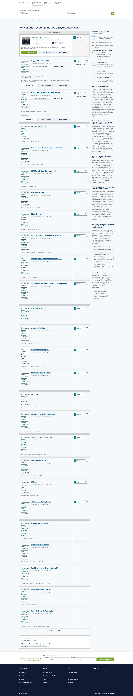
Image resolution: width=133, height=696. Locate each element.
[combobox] (41, 13)
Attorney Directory (27, 20)
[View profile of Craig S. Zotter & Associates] (25, 617)
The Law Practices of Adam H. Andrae (46, 148)
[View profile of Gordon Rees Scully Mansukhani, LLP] (25, 266)
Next (59, 630)
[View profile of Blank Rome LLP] (25, 220)
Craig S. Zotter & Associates (42, 611)
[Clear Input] (63, 13)
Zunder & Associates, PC (41, 523)
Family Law (33, 640)
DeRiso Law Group (38, 460)
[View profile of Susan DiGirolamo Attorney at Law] (25, 100)
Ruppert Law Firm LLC (41, 37)
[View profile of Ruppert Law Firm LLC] (25, 40)
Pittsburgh (23, 646)
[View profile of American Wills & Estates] (25, 378)
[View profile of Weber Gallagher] (25, 334)
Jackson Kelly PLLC (38, 126)
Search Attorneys (105, 659)
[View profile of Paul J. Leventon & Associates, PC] (25, 574)
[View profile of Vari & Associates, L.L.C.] (25, 507)
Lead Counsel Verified (58, 3)
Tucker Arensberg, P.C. (40, 349)
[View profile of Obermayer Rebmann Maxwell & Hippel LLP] (25, 291)
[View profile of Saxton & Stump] (25, 198)
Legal (69, 668)
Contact (30, 52)
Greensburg (33, 646)
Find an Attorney (23, 668)
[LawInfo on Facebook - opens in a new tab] (93, 671)
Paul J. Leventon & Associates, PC (44, 568)
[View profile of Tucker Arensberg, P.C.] (25, 356)
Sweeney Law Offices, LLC (41, 437)
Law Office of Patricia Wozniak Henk (46, 235)
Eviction (27, 640)
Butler (28, 646)
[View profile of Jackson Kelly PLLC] (25, 132)
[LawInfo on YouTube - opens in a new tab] (106, 671)
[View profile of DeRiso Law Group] (25, 466)
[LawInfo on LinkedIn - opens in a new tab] (112, 671)
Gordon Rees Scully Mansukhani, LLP (46, 258)
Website (46, 52)
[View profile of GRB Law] (25, 399)
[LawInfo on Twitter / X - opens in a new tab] (99, 671)
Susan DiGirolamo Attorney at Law (45, 92)
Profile (63, 52)
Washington (46, 646)
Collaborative (35, 20)
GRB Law (34, 394)
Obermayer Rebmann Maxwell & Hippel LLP (49, 283)
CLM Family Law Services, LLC (43, 171)
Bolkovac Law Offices (40, 545)
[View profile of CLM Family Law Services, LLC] (25, 177)
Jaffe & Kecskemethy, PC (41, 589)
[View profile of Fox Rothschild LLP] (25, 313)
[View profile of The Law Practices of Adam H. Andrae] (25, 154)
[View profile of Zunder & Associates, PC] (25, 529)
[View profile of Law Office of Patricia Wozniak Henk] (25, 242)
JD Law (34, 482)
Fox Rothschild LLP (39, 308)
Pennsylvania (42, 20)
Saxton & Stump (37, 192)
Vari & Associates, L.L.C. (41, 502)
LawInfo (45, 668)
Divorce (23, 640)
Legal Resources (47, 3)
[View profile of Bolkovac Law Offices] (25, 551)
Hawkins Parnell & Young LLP (43, 414)
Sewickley (39, 646)
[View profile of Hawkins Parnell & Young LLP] (25, 421)
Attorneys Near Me (37, 3)
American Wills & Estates (41, 373)
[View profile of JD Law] (25, 487)
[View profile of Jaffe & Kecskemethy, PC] (25, 595)
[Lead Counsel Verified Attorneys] (95, 37)
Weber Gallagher (38, 328)
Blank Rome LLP (37, 214)
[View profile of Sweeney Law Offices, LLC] (25, 444)
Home (20, 20)
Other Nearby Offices (26, 77)
